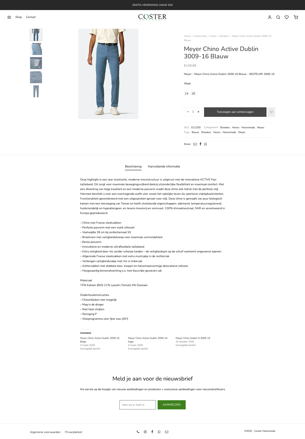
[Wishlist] (287, 17)
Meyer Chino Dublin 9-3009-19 (193, 338)
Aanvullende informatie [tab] (164, 166)
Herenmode (200, 36)
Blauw (195, 132)
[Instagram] (145, 432)
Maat (187, 83)
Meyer (260, 127)
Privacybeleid (73, 432)
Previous (49, 73)
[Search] (278, 17)
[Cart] (296, 17)
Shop (18, 17)
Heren (213, 36)
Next (167, 73)
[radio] (186, 93)
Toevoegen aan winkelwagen (235, 112)
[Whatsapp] (205, 144)
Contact (31, 17)
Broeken (224, 36)
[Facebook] (200, 144)
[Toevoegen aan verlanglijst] (271, 112)
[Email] (195, 144)
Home (187, 36)
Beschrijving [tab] (133, 166)
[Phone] (138, 432)
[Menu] (9, 17)
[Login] (270, 17)
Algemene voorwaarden (45, 432)
